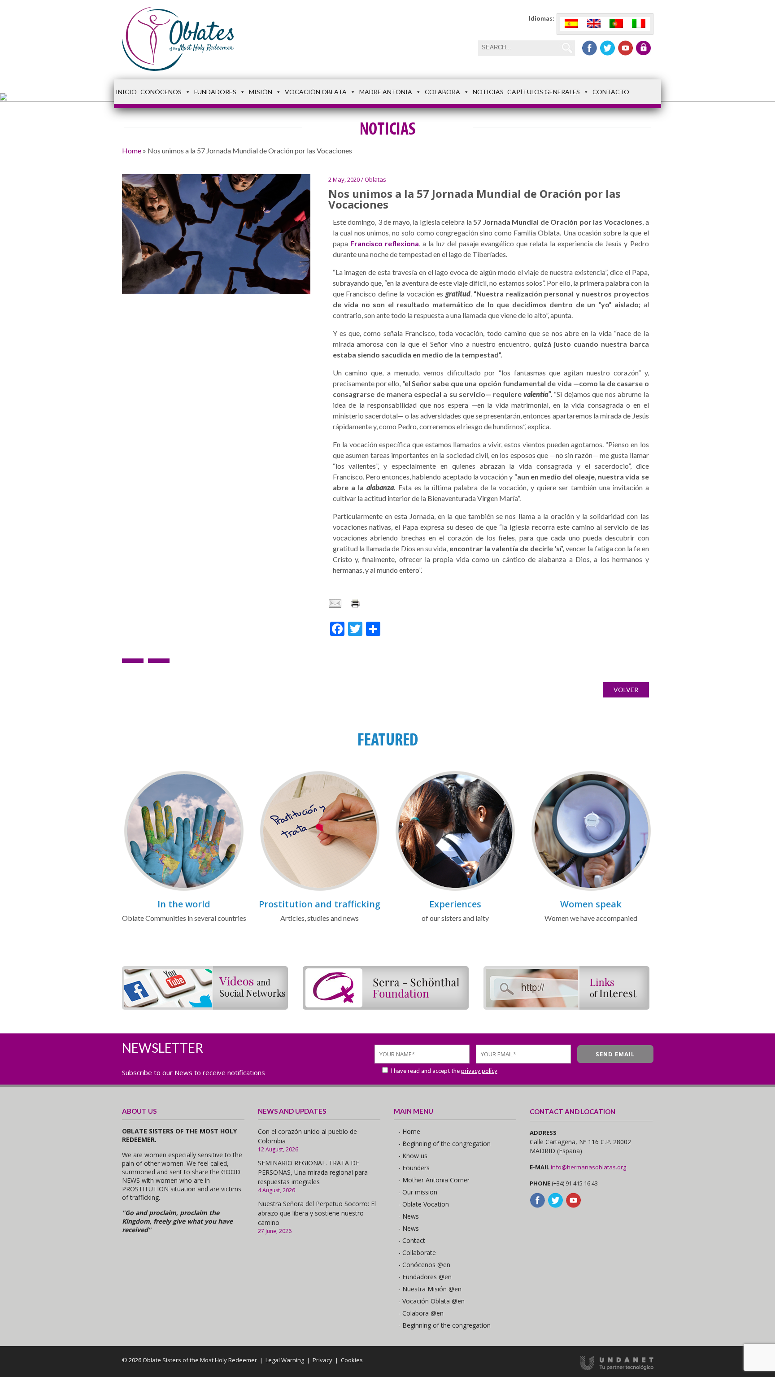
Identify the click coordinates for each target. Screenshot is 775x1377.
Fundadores (215, 92)
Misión (260, 92)
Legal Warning (285, 1360)
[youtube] (625, 48)
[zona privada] (643, 48)
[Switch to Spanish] (571, 24)
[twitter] (607, 48)
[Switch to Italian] (638, 24)
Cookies (352, 1360)
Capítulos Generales (543, 92)
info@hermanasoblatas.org (588, 1167)
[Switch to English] (594, 24)
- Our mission (417, 1192)
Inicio (126, 92)
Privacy (322, 1360)
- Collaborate (417, 1252)
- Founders (414, 1167)
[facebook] (589, 48)
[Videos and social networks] (205, 1006)
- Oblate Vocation (423, 1204)
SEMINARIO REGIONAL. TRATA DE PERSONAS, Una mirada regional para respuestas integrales (313, 1172)
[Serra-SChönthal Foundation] (386, 1006)
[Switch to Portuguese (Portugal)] (616, 24)
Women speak (591, 904)
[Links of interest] (566, 1006)
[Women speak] (591, 889)
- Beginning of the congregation (444, 1143)
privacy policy (479, 1070)
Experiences (455, 904)
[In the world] (183, 889)
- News (408, 1216)
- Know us (412, 1155)
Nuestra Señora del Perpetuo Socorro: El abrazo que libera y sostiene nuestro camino (317, 1213)
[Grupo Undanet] (616, 1368)
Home (131, 150)
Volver (626, 689)
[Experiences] (455, 889)
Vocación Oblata (316, 92)
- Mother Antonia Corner (434, 1180)
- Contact (411, 1240)
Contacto (610, 92)
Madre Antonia (385, 92)
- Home (409, 1131)
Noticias (488, 92)
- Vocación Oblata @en (431, 1301)
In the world (183, 904)
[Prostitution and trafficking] (319, 889)
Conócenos (161, 92)
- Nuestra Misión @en (430, 1289)
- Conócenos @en (424, 1264)
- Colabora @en (421, 1313)
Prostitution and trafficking (319, 904)
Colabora (442, 92)
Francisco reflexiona (384, 243)
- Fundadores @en (425, 1276)
